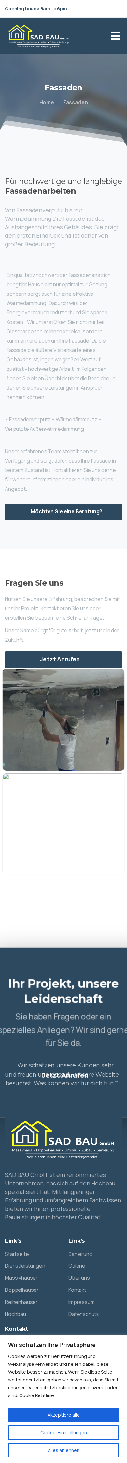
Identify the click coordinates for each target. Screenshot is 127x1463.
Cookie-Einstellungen (63, 1432)
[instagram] (115, 8)
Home (46, 102)
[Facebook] (106, 8)
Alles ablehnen (63, 1450)
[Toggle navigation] (115, 35)
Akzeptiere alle (64, 1415)
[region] (63, 1399)
